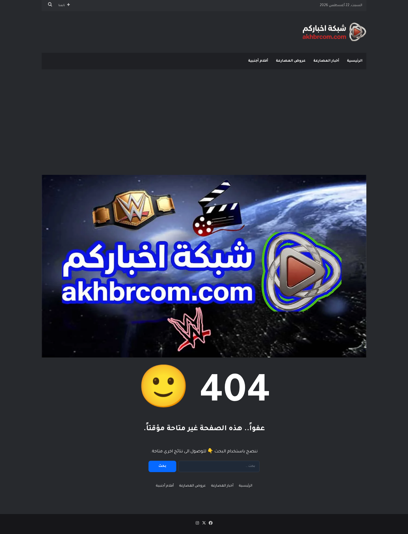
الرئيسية (354, 61)
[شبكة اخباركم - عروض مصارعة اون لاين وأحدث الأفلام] (334, 32)
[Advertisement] (204, 114)
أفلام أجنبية (258, 61)
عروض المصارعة (291, 61)
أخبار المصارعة (326, 61)
